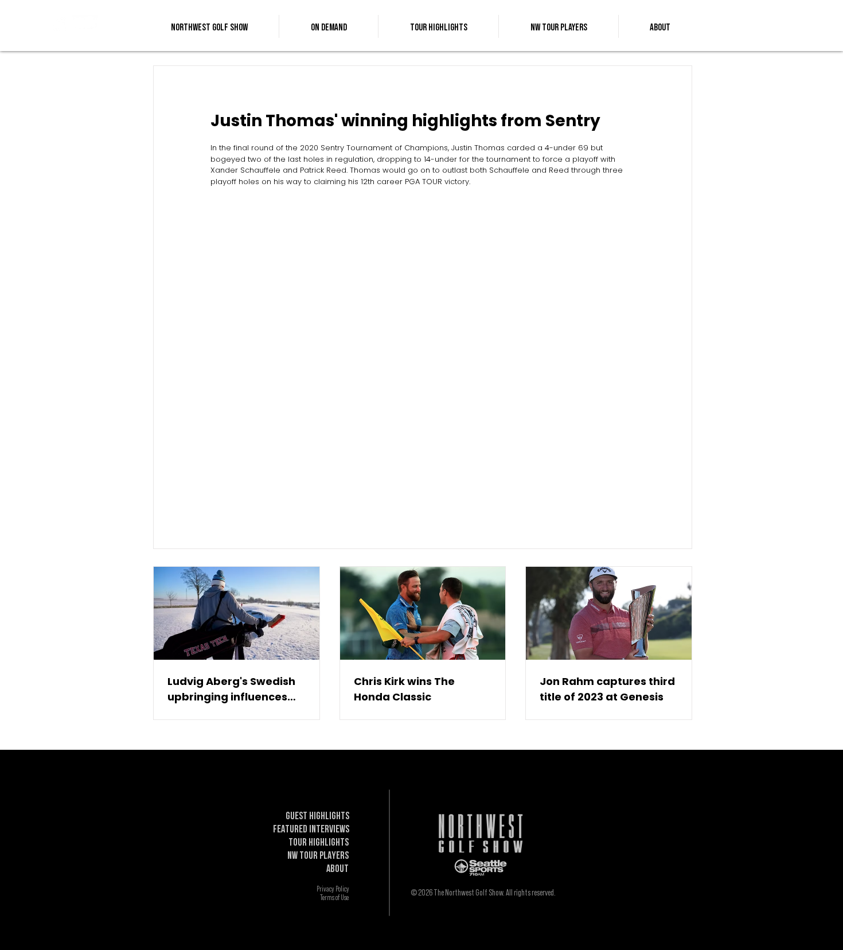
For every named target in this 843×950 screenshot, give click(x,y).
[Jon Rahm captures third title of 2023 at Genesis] (609, 613)
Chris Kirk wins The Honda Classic (404, 689)
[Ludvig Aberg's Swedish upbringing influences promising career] (236, 613)
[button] (328, 26)
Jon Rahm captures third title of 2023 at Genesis (607, 689)
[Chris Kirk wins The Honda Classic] (423, 613)
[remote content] (422, 345)
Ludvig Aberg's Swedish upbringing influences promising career (231, 689)
